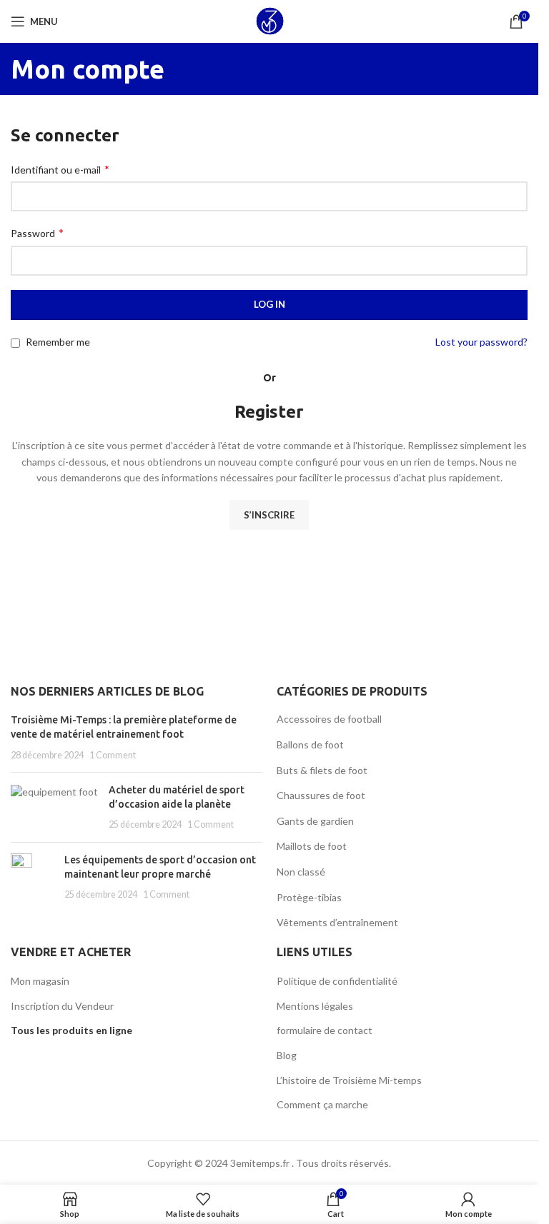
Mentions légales (315, 1006)
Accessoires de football (329, 719)
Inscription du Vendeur (62, 1006)
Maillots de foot (312, 846)
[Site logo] (269, 20)
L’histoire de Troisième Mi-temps (349, 1080)
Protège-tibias (309, 897)
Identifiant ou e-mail (60, 169)
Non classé (301, 872)
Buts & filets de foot (322, 770)
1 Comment (112, 755)
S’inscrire (269, 515)
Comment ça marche (322, 1104)
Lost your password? (481, 342)
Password (37, 232)
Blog (287, 1055)
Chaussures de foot (321, 795)
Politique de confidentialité (337, 981)
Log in (269, 304)
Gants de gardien (315, 821)
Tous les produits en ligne (71, 1030)
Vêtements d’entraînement (337, 922)
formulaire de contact (324, 1030)
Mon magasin (40, 981)
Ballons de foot (310, 744)
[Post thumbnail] (54, 807)
